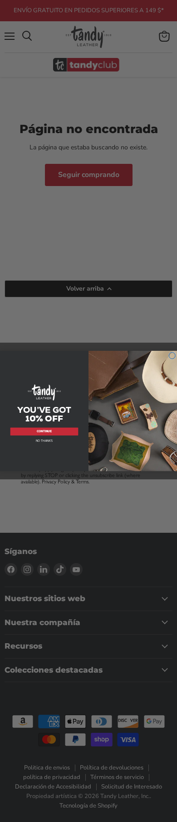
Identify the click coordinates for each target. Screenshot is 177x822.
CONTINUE (44, 431)
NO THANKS (44, 441)
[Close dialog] (172, 355)
